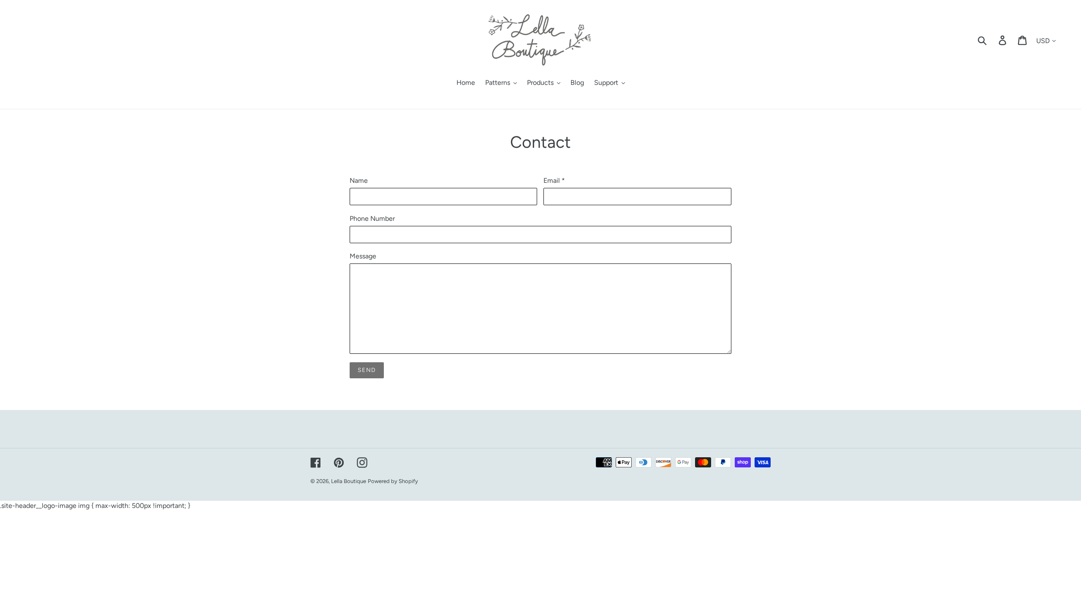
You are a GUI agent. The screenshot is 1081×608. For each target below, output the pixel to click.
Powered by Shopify (393, 481)
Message (363, 256)
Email (554, 180)
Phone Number (372, 218)
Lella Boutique (348, 481)
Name (359, 180)
